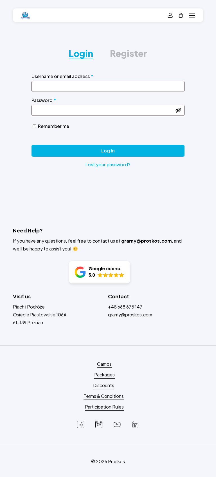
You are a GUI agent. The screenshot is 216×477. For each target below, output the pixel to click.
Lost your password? (108, 164)
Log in (108, 151)
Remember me (53, 126)
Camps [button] (104, 364)
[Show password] (178, 110)
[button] (192, 15)
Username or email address (72, 76)
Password (54, 100)
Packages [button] (104, 375)
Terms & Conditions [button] (104, 396)
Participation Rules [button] (104, 407)
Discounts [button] (103, 385)
